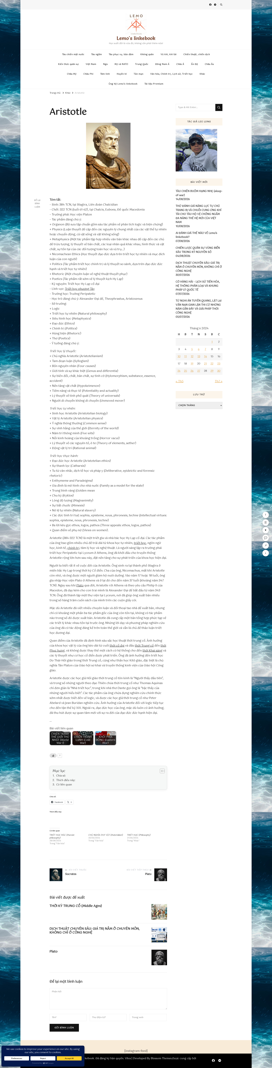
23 (218, 364)
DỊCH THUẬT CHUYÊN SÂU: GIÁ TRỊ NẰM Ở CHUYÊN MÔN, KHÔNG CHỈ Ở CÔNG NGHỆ (95, 930)
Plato (80, 585)
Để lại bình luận (37, 204)
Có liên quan (64, 785)
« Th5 (179, 381)
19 (192, 364)
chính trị (73, 548)
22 (212, 364)
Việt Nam (91, 64)
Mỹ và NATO (121, 64)
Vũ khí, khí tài (169, 54)
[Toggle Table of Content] (161, 771)
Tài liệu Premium (153, 84)
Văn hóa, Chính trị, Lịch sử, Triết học (171, 74)
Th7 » (218, 381)
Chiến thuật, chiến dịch (196, 54)
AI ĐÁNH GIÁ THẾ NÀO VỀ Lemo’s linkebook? (196, 235)
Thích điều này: (65, 780)
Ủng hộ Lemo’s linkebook (123, 84)
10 (179, 356)
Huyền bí (122, 74)
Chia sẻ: (61, 776)
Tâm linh (105, 74)
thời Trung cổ (144, 645)
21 (205, 364)
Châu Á (180, 64)
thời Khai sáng (152, 650)
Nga (105, 64)
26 (192, 371)
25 (185, 371)
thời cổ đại (117, 645)
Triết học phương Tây (80, 289)
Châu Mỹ (71, 74)
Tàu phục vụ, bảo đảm (121, 54)
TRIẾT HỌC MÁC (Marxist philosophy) (62, 836)
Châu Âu (209, 64)
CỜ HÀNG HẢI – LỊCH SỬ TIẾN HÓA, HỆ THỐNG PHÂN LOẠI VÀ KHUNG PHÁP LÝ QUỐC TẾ (198, 286)
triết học (140, 543)
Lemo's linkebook (136, 38)
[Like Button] (53, 755)
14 (205, 356)
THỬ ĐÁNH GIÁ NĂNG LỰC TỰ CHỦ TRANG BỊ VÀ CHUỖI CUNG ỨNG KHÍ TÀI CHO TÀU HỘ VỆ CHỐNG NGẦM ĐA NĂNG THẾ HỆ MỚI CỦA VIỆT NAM (198, 214)
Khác (202, 74)
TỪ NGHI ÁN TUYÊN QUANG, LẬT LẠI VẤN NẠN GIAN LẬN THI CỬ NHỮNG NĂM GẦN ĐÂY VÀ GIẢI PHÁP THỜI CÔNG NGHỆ (198, 307)
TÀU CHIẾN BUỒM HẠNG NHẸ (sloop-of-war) (199, 193)
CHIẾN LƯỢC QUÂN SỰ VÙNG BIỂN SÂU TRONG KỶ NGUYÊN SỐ (198, 250)
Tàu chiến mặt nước (73, 54)
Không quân (147, 54)
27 (198, 371)
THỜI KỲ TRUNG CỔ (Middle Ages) (76, 906)
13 (198, 356)
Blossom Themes (161, 1058)
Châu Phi (88, 74)
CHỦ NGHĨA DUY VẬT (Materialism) (105, 835)
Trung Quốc (141, 64)
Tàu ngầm (96, 54)
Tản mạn (138, 74)
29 (212, 371)
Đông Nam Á (162, 64)
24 (179, 371)
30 (218, 371)
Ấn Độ (194, 64)
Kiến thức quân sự (68, 64)
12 (192, 356)
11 (185, 356)
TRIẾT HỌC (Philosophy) (139, 835)
